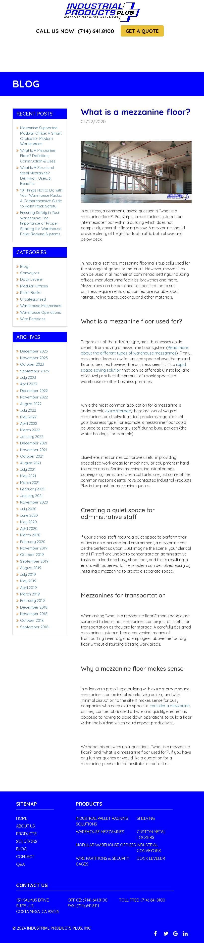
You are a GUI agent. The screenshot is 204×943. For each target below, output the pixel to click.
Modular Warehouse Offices (106, 844)
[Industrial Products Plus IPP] (102, 11)
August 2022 (31, 403)
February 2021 (32, 489)
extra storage (118, 410)
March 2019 (30, 594)
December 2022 (34, 390)
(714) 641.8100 (75, 31)
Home (21, 818)
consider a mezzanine (170, 705)
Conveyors (29, 273)
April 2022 (28, 423)
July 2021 (28, 469)
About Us (25, 826)
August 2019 (30, 567)
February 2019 (32, 600)
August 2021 (30, 463)
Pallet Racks (30, 292)
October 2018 (32, 620)
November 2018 (34, 613)
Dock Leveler (31, 279)
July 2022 (28, 410)
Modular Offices (34, 286)
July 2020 (28, 509)
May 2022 (28, 417)
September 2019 (34, 561)
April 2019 (28, 587)
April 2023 (28, 384)
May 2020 (28, 521)
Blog (24, 266)
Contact (25, 856)
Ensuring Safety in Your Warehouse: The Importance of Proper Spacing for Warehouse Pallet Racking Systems (40, 223)
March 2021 (30, 482)
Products (26, 833)
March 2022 (30, 430)
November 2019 (34, 548)
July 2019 (28, 574)
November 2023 (34, 357)
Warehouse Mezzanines (40, 305)
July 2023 (28, 377)
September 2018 (34, 627)
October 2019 (32, 554)
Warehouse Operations (40, 312)
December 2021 (33, 443)
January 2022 (31, 436)
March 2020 (30, 535)
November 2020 (34, 502)
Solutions (26, 841)
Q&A (20, 864)
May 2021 (28, 475)
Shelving (146, 818)
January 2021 (31, 495)
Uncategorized (33, 299)
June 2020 (29, 515)
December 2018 (34, 607)
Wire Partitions (33, 318)
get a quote (142, 31)
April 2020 (28, 528)
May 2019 (28, 581)
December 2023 (34, 351)
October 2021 (32, 456)
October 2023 (32, 364)
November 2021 (33, 449)
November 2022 (34, 397)
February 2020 (32, 541)
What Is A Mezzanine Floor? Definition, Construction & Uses (37, 155)
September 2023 (34, 371)
